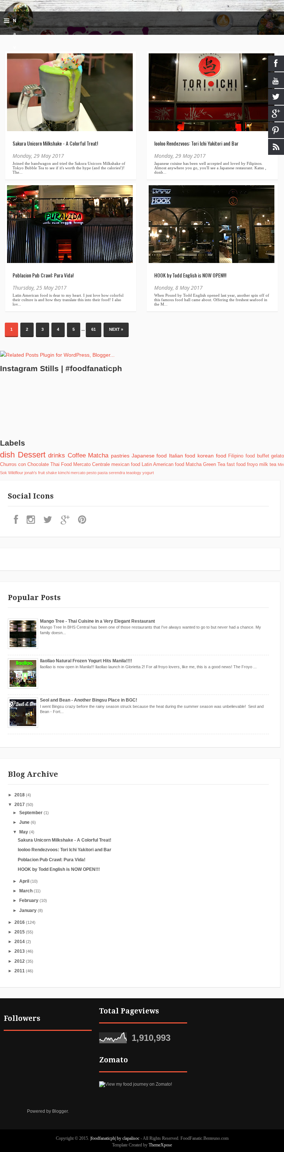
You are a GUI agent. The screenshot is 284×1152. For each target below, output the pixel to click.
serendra (117, 472)
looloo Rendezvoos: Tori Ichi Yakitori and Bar (196, 143)
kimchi (64, 472)
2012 (20, 961)
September (31, 812)
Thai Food (61, 464)
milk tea (267, 464)
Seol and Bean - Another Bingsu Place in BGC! (88, 700)
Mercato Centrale (91, 464)
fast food (236, 464)
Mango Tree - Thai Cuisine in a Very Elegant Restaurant (97, 621)
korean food (211, 456)
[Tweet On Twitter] (16, 79)
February (29, 900)
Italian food (182, 456)
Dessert (31, 454)
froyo (252, 464)
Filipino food (241, 456)
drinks (56, 455)
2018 (20, 795)
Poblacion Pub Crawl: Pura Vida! (43, 275)
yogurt (148, 472)
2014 (20, 941)
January (28, 910)
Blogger (60, 1111)
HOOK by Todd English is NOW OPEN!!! (190, 275)
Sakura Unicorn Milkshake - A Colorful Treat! (55, 143)
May (24, 832)
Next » (116, 329)
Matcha (98, 455)
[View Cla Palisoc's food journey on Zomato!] (135, 1084)
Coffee (77, 455)
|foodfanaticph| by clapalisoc (115, 1138)
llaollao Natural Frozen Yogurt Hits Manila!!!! (86, 660)
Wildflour (15, 472)
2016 (20, 922)
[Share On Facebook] (16, 62)
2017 (20, 804)
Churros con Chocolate (24, 464)
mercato (78, 472)
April (24, 881)
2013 (20, 951)
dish (7, 454)
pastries (120, 456)
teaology (133, 472)
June (25, 822)
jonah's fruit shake (40, 472)
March (26, 890)
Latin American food (163, 464)
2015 (20, 932)
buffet (263, 456)
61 (93, 329)
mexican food (125, 464)
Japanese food (149, 456)
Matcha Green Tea (205, 464)
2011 (20, 970)
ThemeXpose (160, 1145)
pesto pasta (97, 472)
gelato (277, 456)
